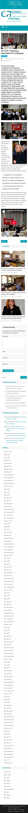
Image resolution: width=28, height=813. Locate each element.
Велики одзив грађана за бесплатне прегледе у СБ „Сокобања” (5, 241)
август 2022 (9, 590)
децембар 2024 (10, 509)
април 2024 (9, 532)
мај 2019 (8, 702)
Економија (8, 774)
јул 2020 (8, 662)
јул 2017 (8, 760)
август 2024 (9, 521)
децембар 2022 (10, 578)
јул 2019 (8, 696)
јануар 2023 (9, 575)
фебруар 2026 (9, 469)
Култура (8, 783)
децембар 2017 (10, 751)
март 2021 (8, 639)
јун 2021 (8, 630)
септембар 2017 (10, 757)
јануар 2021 (9, 644)
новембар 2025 (10, 477)
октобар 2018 (9, 722)
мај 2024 (8, 529)
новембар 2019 (10, 685)
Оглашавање (21, 809)
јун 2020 (8, 665)
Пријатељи (17, 811)
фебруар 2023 (9, 572)
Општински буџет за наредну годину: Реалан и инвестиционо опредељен (13, 293)
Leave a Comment (6, 60)
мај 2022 (8, 598)
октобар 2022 (9, 584)
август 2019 (9, 693)
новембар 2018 (10, 719)
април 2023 (9, 567)
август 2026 (9, 451)
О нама (14, 809)
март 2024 (8, 535)
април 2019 (9, 705)
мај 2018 (8, 737)
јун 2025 (8, 492)
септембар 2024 (10, 518)
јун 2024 (8, 526)
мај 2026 (8, 460)
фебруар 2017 (9, 762)
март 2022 (8, 604)
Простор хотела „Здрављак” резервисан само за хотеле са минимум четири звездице (13, 269)
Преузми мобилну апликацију (15, 4)
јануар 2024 (9, 541)
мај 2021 (8, 633)
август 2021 (9, 624)
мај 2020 (8, 667)
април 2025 (9, 497)
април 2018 (9, 739)
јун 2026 (8, 457)
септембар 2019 (10, 691)
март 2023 (8, 570)
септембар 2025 (10, 483)
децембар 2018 (10, 716)
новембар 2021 (10, 616)
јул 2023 (8, 558)
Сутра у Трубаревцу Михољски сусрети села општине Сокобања (16, 392)
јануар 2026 (9, 472)
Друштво (8, 771)
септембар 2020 (10, 656)
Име (4, 351)
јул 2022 (8, 593)
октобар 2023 (9, 549)
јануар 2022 (9, 610)
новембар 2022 (10, 581)
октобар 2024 (9, 515)
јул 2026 (8, 454)
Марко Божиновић (18, 296)
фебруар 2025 (9, 503)
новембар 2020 (10, 650)
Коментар (6, 336)
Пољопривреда (10, 789)
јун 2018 (8, 734)
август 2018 (9, 728)
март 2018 (8, 742)
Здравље (8, 780)
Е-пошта (5, 357)
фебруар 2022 (9, 607)
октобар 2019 (9, 688)
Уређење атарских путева (24, 241)
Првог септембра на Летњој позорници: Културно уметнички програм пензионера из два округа (16, 398)
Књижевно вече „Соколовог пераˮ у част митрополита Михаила (15, 428)
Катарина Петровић (18, 58)
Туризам (8, 795)
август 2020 (9, 659)
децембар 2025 (10, 474)
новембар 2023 (10, 546)
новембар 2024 (10, 512)
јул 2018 (8, 731)
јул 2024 (8, 523)
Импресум (10, 811)
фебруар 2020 (9, 676)
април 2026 (9, 463)
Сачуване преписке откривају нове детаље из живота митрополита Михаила (15, 440)
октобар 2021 (9, 618)
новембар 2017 (10, 754)
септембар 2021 (10, 621)
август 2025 (9, 486)
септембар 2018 (10, 725)
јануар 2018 (9, 748)
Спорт (7, 792)
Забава (8, 777)
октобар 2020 (9, 653)
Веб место (5, 364)
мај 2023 (8, 564)
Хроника (8, 797)
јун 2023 (8, 561)
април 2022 (9, 601)
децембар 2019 (10, 682)
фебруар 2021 (9, 642)
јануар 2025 (9, 506)
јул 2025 (8, 489)
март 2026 (8, 466)
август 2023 (9, 555)
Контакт (23, 811)
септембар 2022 (10, 587)
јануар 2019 (9, 714)
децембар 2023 (10, 544)
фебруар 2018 (9, 745)
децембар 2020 (10, 647)
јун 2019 (8, 699)
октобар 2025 (9, 480)
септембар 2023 (10, 552)
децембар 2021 (10, 613)
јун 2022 (8, 595)
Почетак (9, 809)
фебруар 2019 (9, 711)
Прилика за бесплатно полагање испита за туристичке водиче (16, 406)
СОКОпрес (14, 18)
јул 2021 (8, 627)
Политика (4, 56)
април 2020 (9, 670)
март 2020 (8, 673)
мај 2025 (8, 495)
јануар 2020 (9, 679)
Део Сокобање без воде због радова (15, 403)
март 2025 (8, 500)
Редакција (15, 272)
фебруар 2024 (9, 538)
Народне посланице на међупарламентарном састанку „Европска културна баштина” (13, 317)
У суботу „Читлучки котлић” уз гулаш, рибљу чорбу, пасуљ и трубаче (15, 387)
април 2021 (9, 636)
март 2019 (8, 708)
